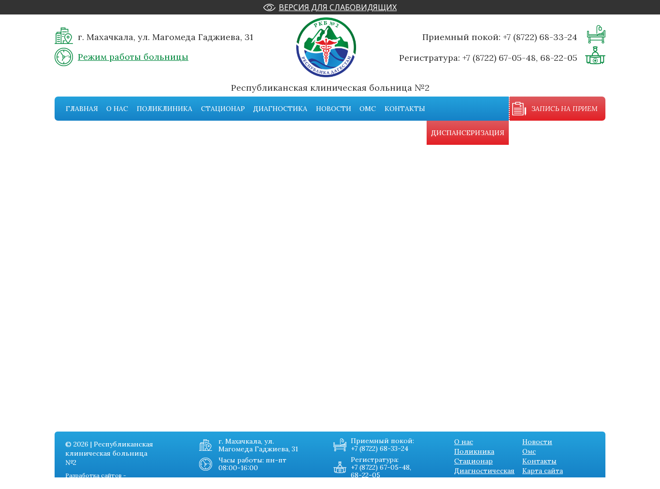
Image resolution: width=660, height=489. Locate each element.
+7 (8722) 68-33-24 (540, 36)
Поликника (474, 451)
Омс (367, 108)
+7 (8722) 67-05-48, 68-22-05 (519, 57)
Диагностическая (484, 470)
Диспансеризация (467, 132)
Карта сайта (542, 470)
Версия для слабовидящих (338, 7)
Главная (82, 108)
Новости (333, 108)
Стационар (223, 108)
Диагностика (280, 108)
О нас (117, 108)
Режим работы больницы (133, 56)
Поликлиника (164, 108)
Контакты (405, 108)
